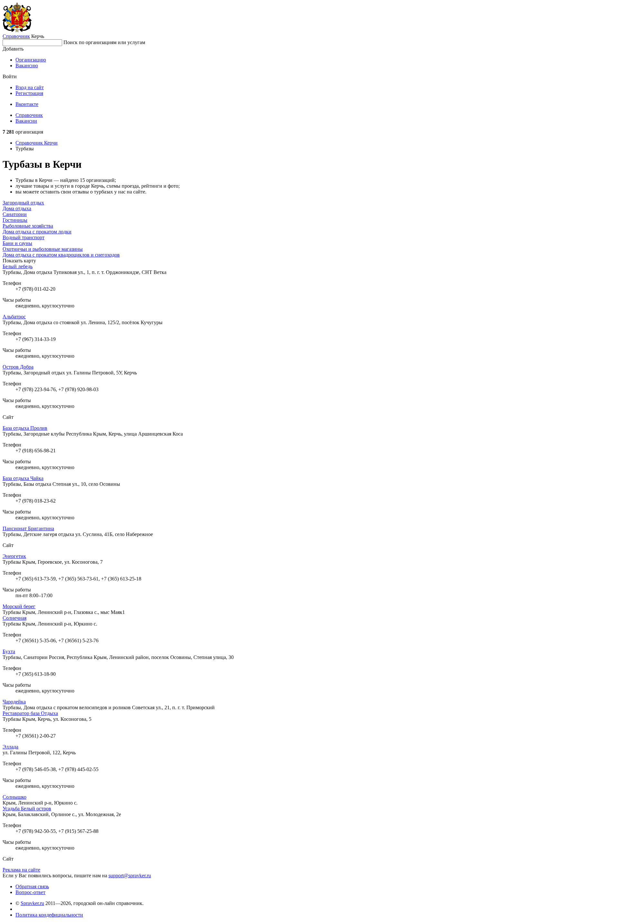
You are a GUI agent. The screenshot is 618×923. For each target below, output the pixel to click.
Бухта (9, 651)
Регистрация (29, 93)
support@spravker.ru (129, 875)
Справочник (16, 36)
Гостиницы (15, 220)
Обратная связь (32, 886)
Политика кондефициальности (49, 915)
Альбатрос (14, 316)
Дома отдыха (17, 208)
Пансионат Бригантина (28, 528)
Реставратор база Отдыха (30, 713)
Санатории (15, 214)
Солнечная (14, 618)
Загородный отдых (23, 202)
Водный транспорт (23, 237)
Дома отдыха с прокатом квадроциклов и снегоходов (61, 255)
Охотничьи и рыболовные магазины (43, 249)
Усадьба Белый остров (27, 808)
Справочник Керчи (36, 143)
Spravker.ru (32, 903)
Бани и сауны (17, 243)
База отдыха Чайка (23, 478)
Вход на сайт (29, 87)
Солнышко (14, 797)
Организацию (30, 59)
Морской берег (19, 606)
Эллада (10, 746)
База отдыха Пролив (25, 428)
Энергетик (14, 556)
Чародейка (14, 701)
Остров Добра (18, 367)
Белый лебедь (18, 266)
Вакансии (26, 121)
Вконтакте (26, 104)
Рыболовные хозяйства (28, 226)
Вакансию (26, 65)
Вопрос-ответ (30, 892)
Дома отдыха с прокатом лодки (37, 231)
